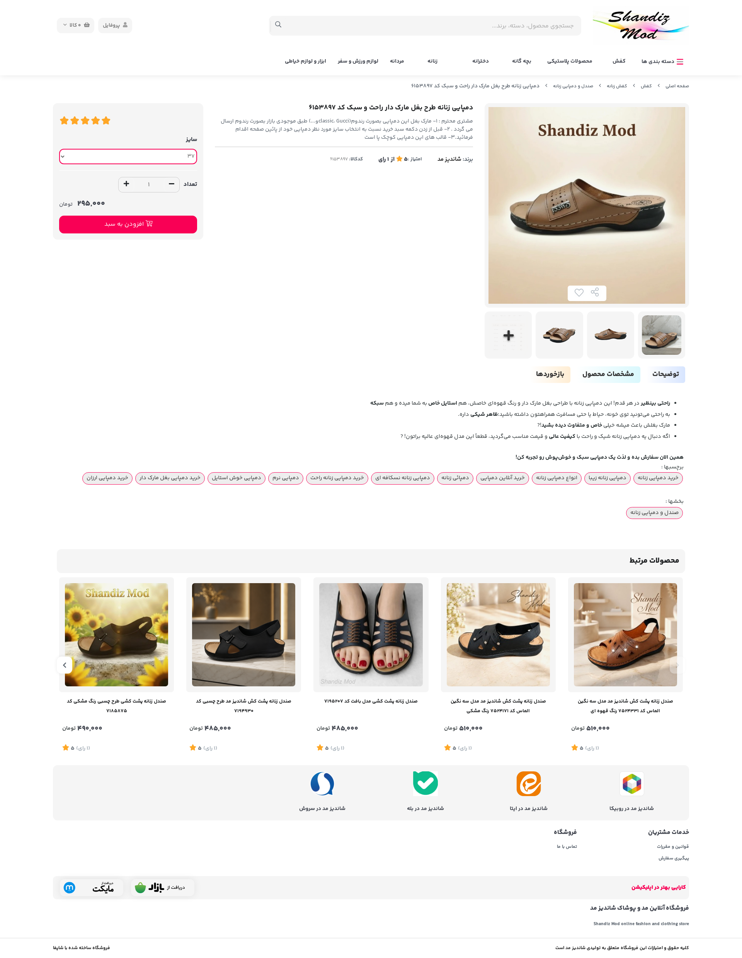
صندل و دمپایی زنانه (573, 86)
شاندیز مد (449, 159)
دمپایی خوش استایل (236, 478)
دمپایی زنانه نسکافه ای (402, 478)
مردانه (397, 61)
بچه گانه (521, 61)
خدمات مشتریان (668, 832)
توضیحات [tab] (665, 374)
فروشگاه (565, 832)
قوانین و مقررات (673, 847)
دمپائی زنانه (455, 478)
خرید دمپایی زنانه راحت (337, 478)
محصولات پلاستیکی (569, 61)
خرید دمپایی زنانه (658, 478)
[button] (677, 665)
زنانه (432, 61)
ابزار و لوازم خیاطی (305, 61)
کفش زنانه (617, 86)
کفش (619, 61)
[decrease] (171, 184)
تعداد (190, 184)
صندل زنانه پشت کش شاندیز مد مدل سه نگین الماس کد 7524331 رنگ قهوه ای (625, 706)
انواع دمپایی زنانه (556, 478)
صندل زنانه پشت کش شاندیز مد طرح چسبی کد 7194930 (243, 706)
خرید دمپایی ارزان (107, 478)
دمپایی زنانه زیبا (607, 478)
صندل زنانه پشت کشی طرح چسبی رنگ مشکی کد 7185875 (116, 706)
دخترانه (480, 61)
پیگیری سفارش (674, 859)
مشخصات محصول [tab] (608, 374)
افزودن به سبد (124, 224)
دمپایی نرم (285, 478)
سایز (191, 139)
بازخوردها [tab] (550, 374)
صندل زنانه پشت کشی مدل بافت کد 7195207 (371, 701)
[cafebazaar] (162, 887)
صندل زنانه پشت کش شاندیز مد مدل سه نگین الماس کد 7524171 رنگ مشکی (498, 706)
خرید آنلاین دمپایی (502, 478)
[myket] (91, 887)
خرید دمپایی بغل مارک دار (170, 478)
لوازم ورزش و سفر (358, 61)
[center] (278, 25)
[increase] (126, 184)
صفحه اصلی (677, 86)
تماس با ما (567, 847)
